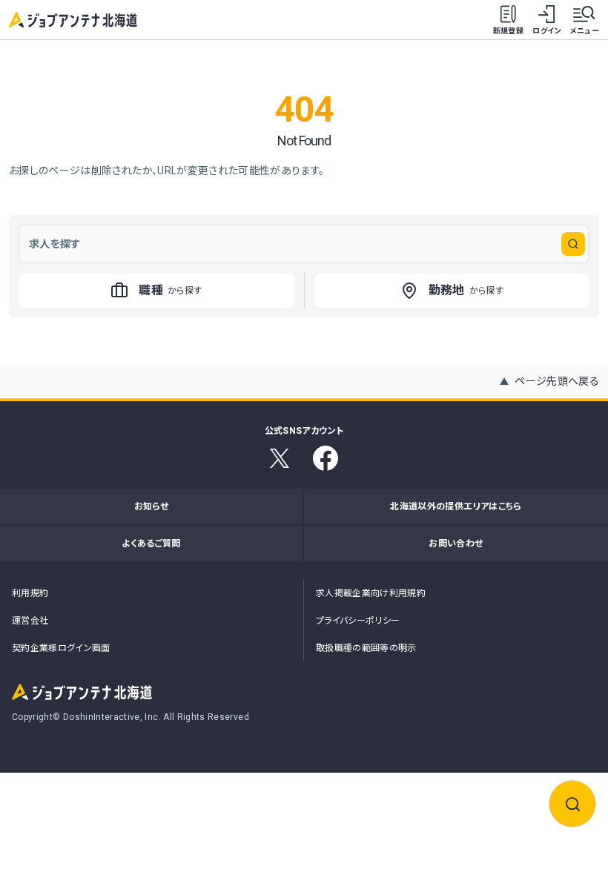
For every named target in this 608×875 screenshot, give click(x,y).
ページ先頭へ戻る (557, 381)
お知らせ (151, 506)
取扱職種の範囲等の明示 (366, 648)
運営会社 (30, 620)
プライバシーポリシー (358, 620)
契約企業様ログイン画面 (61, 648)
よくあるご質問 (151, 543)
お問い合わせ (456, 543)
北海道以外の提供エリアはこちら (455, 506)
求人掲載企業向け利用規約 (371, 593)
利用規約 (30, 593)
